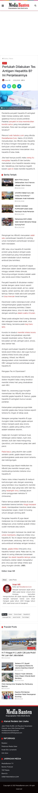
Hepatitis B (26, 614)
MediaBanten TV (7, 763)
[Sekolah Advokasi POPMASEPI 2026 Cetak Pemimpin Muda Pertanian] (7, 209)
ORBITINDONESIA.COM (10, 777)
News (11, 58)
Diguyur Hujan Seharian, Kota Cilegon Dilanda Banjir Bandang (25, 676)
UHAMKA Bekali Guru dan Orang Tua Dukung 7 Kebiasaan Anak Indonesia (24, 195)
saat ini (10, 169)
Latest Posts (13, 580)
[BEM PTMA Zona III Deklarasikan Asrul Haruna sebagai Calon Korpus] (7, 182)
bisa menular (9, 296)
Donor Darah (17, 614)
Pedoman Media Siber (9, 746)
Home (5, 58)
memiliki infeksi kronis (27, 332)
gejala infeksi (13, 549)
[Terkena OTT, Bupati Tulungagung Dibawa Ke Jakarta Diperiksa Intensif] (7, 666)
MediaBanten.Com (9, 138)
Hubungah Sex (6, 617)
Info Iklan (5, 753)
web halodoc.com (16, 135)
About (4, 580)
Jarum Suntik (16, 617)
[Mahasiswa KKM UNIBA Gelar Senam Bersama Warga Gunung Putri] (7, 222)
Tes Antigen (25, 617)
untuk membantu (9, 535)
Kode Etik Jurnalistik (9, 749)
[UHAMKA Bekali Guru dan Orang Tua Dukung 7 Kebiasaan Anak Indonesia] (7, 196)
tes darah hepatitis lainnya (19, 557)
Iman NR (7, 80)
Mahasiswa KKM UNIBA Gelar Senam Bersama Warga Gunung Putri (25, 222)
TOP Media (5, 770)
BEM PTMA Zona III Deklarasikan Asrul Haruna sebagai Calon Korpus (24, 182)
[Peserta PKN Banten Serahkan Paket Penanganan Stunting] (7, 695)
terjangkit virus (12, 491)
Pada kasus (6, 452)
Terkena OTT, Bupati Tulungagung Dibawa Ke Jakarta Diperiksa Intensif (24, 666)
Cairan (10, 614)
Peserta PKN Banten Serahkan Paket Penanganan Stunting (25, 694)
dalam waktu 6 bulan (26, 313)
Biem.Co (4, 773)
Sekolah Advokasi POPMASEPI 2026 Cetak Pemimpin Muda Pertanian (24, 208)
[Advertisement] (19, 31)
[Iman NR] (7, 592)
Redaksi (4, 743)
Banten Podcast (7, 767)
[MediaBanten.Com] (19, 5)
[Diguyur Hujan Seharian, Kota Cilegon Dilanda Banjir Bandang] (7, 677)
